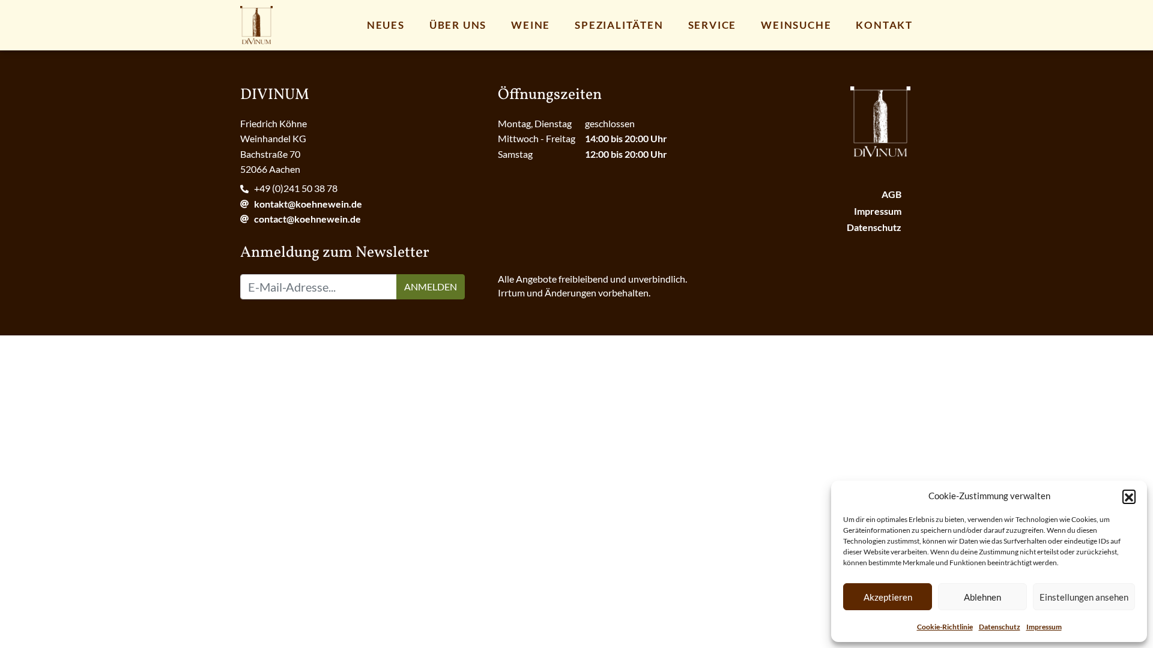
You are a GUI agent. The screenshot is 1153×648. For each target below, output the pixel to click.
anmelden (430, 286)
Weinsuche (796, 25)
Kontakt (884, 25)
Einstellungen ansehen (1084, 597)
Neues (386, 25)
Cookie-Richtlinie (945, 626)
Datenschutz (999, 626)
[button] (1129, 496)
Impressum (1044, 626)
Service (712, 25)
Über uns (457, 25)
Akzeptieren (888, 597)
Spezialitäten (619, 25)
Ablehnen (982, 597)
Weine (530, 25)
